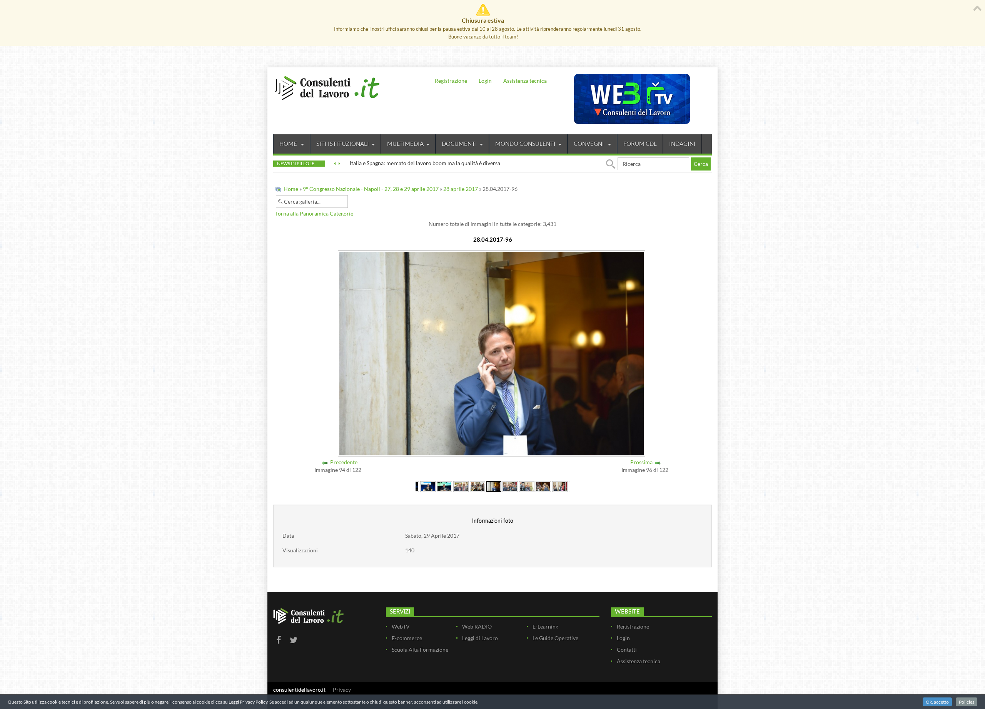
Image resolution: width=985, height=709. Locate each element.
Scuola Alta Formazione (420, 649)
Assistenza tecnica (525, 80)
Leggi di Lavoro (480, 638)
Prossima (641, 462)
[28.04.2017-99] (543, 486)
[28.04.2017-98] (526, 486)
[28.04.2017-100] (560, 486)
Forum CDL (640, 143)
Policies (966, 702)
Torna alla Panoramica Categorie (314, 213)
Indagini (682, 143)
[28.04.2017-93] (444, 486)
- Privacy (340, 689)
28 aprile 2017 (460, 189)
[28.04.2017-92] (428, 486)
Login (485, 80)
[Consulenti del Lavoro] (327, 87)
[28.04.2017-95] (477, 486)
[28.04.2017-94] (461, 486)
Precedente (343, 462)
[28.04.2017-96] (493, 486)
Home (288, 143)
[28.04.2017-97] (510, 486)
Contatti (627, 649)
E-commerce (407, 638)
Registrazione (451, 80)
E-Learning (545, 626)
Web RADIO (477, 626)
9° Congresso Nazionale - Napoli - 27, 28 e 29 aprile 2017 (371, 189)
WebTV (401, 626)
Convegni (589, 143)
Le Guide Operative (555, 638)
